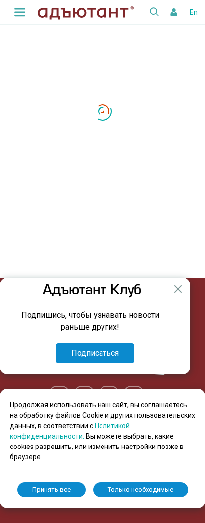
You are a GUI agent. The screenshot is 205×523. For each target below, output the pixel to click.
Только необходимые (140, 489)
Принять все (51, 489)
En (194, 12)
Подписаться (95, 353)
